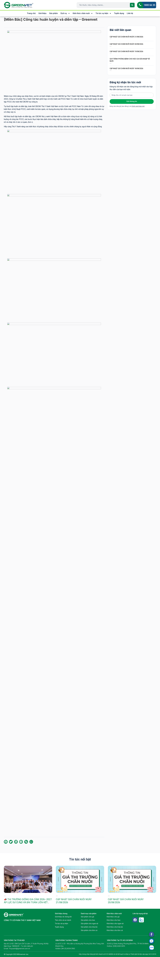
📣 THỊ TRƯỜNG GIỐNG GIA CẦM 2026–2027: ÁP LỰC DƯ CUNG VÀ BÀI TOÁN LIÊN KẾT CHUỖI (28, 902)
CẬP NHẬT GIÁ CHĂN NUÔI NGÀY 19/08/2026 (126, 51)
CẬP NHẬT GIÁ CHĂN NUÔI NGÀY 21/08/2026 (126, 37)
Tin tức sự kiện (102, 13)
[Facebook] (135, 919)
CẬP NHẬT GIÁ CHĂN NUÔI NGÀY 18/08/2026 (126, 68)
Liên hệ (130, 13)
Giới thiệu (42, 13)
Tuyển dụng (119, 13)
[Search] (132, 5)
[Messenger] (151, 941)
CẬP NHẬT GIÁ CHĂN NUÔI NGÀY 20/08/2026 (126, 44)
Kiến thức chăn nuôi (81, 13)
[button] (6, 842)
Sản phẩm (53, 13)
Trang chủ (31, 13)
